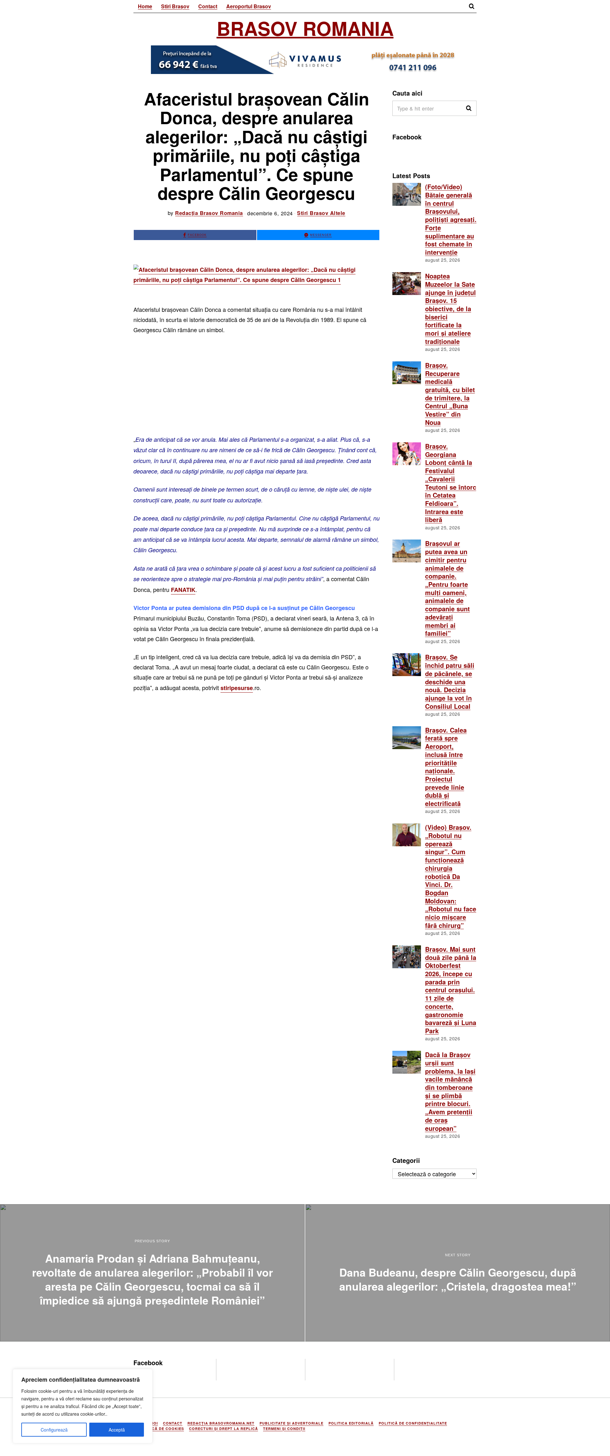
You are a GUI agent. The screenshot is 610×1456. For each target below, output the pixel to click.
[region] (82, 1406)
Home (145, 6)
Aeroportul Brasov (248, 6)
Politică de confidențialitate (413, 1423)
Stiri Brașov (175, 6)
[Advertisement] (256, 387)
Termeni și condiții (284, 1428)
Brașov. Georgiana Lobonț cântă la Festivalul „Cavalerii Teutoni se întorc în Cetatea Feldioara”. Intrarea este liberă (450, 483)
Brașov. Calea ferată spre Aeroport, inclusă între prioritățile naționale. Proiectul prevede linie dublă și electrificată (446, 767)
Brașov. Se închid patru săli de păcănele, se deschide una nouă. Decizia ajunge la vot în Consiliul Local (449, 681)
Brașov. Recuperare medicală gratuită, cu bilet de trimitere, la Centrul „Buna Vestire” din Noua (450, 394)
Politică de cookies (161, 1428)
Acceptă (117, 1429)
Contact (207, 6)
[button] (469, 108)
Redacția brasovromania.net (220, 1423)
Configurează (54, 1429)
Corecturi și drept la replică (223, 1428)
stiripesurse (236, 688)
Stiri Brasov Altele (321, 213)
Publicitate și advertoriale (291, 1423)
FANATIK (183, 590)
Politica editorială (351, 1423)
